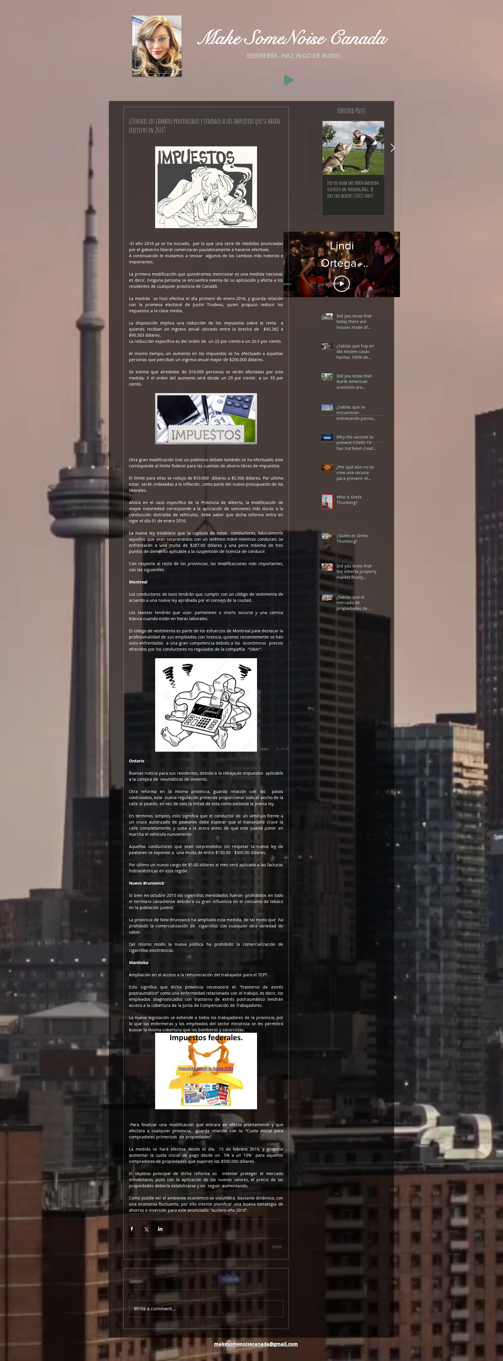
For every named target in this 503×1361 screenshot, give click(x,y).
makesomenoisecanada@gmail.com (256, 1348)
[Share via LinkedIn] (160, 1229)
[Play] (289, 80)
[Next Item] (392, 147)
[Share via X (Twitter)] (146, 1229)
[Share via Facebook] (131, 1229)
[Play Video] (342, 274)
